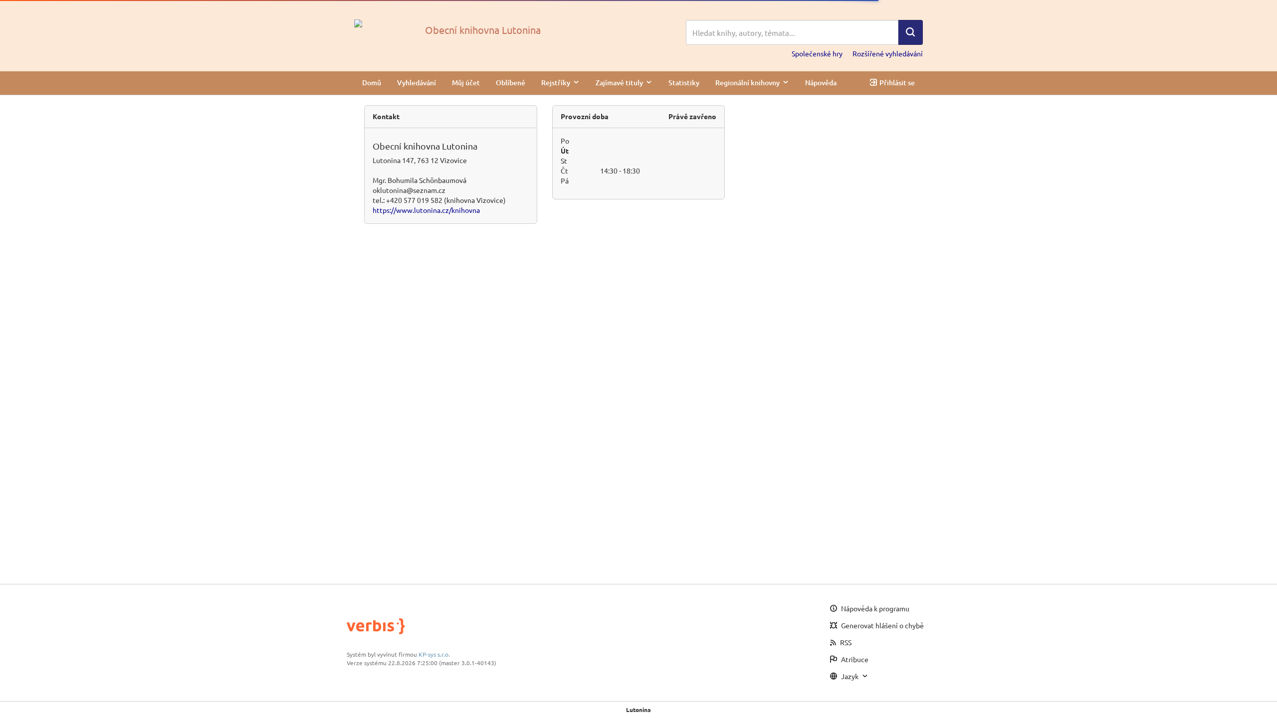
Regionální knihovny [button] (747, 82)
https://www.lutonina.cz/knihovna (426, 209)
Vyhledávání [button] (416, 82)
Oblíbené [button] (510, 82)
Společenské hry (817, 53)
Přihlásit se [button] (897, 82)
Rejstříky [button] (555, 82)
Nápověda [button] (821, 82)
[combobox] (792, 32)
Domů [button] (371, 82)
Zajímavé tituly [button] (619, 82)
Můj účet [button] (466, 82)
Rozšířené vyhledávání (887, 53)
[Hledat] (910, 32)
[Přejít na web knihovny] (358, 22)
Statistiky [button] (683, 82)
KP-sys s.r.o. (434, 654)
